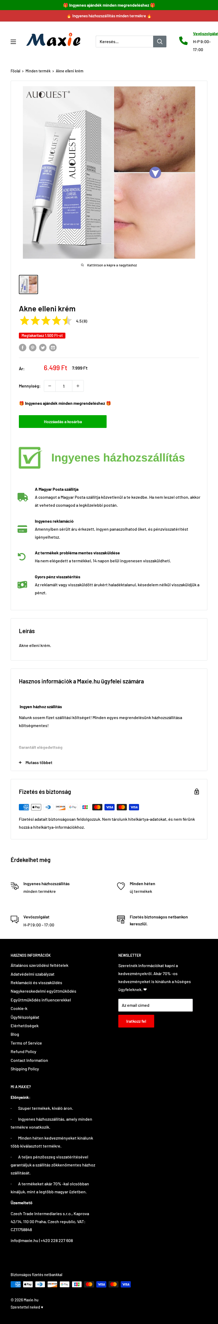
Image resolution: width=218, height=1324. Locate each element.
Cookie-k (19, 1008)
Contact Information (29, 1060)
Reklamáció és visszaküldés (36, 982)
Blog (15, 1034)
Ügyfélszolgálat (25, 1017)
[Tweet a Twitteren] (43, 347)
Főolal (15, 71)
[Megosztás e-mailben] (53, 347)
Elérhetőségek (25, 1025)
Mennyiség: (30, 385)
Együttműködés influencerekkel (41, 999)
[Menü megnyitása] (13, 42)
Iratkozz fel (136, 1021)
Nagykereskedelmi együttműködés (43, 990)
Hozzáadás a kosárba (63, 421)
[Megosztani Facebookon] (22, 347)
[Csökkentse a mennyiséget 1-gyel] (49, 385)
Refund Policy (23, 1051)
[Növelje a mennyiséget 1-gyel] (77, 385)
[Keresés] (159, 41)
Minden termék (38, 71)
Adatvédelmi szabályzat (32, 973)
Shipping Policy (25, 1068)
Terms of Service (26, 1042)
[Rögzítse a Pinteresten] (32, 347)
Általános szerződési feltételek (39, 965)
